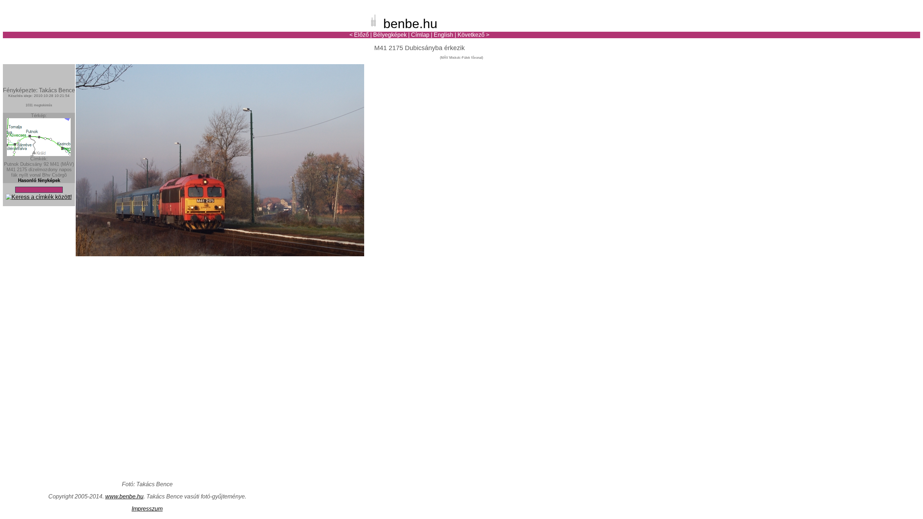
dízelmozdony (43, 169)
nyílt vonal (30, 175)
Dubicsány (31, 164)
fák (14, 175)
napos (65, 169)
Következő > (473, 35)
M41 (11, 169)
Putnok (11, 164)
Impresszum (147, 509)
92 (46, 164)
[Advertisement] (878, 30)
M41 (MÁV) (62, 164)
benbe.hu (410, 23)
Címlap (420, 35)
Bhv (46, 175)
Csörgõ (59, 175)
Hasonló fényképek (39, 180)
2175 (22, 169)
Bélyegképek (390, 35)
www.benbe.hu (124, 496)
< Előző (359, 35)
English (443, 35)
